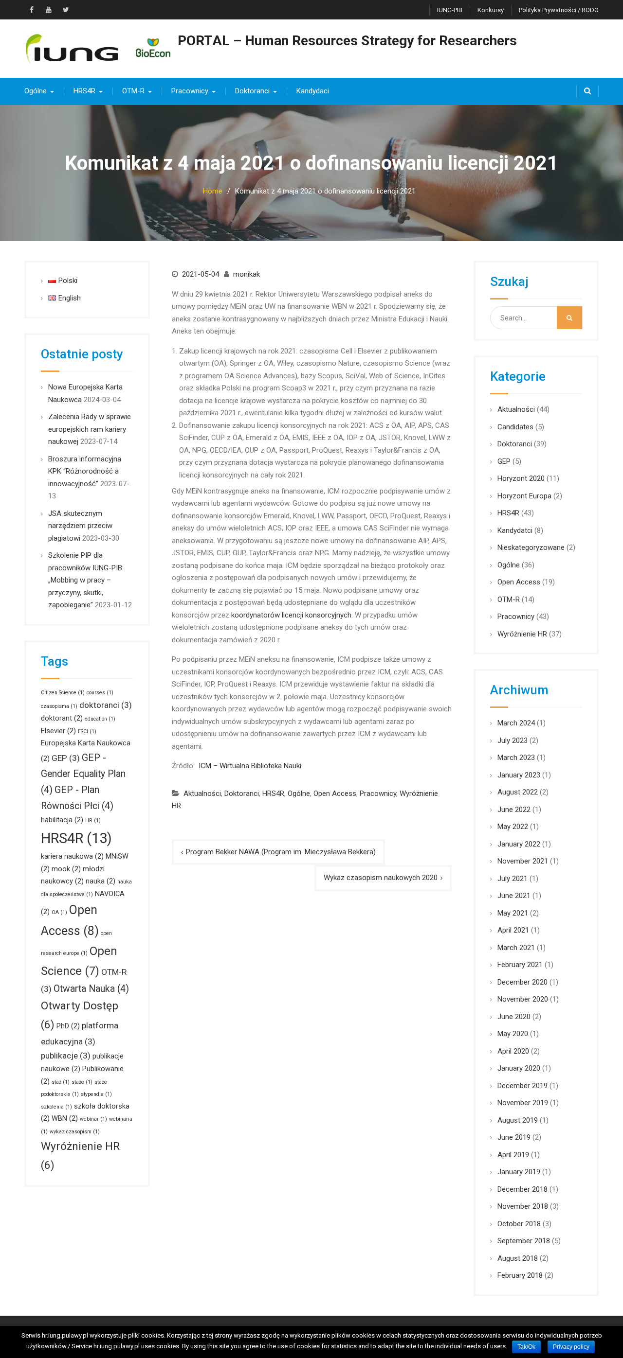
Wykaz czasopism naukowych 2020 (381, 877)
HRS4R (84, 91)
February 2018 (520, 1275)
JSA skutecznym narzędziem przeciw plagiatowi (80, 526)
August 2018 (517, 1258)
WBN (65, 1118)
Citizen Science (63, 692)
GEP (504, 461)
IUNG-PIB (449, 10)
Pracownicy (189, 91)
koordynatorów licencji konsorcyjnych (291, 615)
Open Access (334, 793)
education (100, 719)
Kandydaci (312, 91)
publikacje (66, 1055)
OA (59, 912)
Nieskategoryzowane (531, 547)
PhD (68, 1026)
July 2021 (512, 878)
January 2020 (518, 1068)
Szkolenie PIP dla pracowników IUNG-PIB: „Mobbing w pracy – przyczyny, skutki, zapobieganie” (86, 580)
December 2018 (522, 1189)
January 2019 (518, 1171)
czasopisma (59, 706)
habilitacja (62, 819)
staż (61, 1082)
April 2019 (513, 1154)
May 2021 (512, 913)
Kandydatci (514, 530)
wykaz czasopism (75, 1132)
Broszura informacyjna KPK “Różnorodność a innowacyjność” (84, 471)
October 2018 (519, 1223)
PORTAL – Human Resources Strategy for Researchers (347, 41)
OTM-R (133, 91)
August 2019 (517, 1120)
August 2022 (517, 792)
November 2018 (522, 1206)
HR (93, 820)
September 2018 (523, 1240)
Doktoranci (252, 91)
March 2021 (516, 947)
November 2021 (522, 861)
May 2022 (512, 826)
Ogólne (35, 91)
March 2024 (516, 723)
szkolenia (56, 1107)
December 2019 (522, 1085)
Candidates (515, 427)
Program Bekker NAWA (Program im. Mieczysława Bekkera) (281, 851)
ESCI (87, 731)
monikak (246, 274)
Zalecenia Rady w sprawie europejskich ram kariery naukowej (89, 429)
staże (82, 1082)
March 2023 (516, 757)
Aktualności (202, 793)
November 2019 (522, 1102)
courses (100, 692)
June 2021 (514, 895)
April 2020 (513, 1051)
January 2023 (518, 775)
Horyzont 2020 (521, 478)
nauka (100, 881)
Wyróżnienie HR (522, 634)
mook (66, 868)
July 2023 (512, 740)
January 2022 (518, 844)
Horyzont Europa (524, 496)
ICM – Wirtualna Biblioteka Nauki (250, 765)
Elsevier (58, 730)
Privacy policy (571, 1346)
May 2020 (512, 1033)
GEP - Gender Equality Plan (83, 773)
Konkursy (490, 10)
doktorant (62, 718)
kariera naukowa (72, 856)
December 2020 (522, 982)
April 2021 (513, 930)
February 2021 (520, 964)
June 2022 (514, 809)
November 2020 (522, 999)
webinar (93, 1119)
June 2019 (514, 1137)
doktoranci (105, 705)
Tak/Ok (526, 1346)
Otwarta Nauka (91, 988)
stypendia (96, 1094)
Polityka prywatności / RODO (559, 10)
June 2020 (514, 1016)
